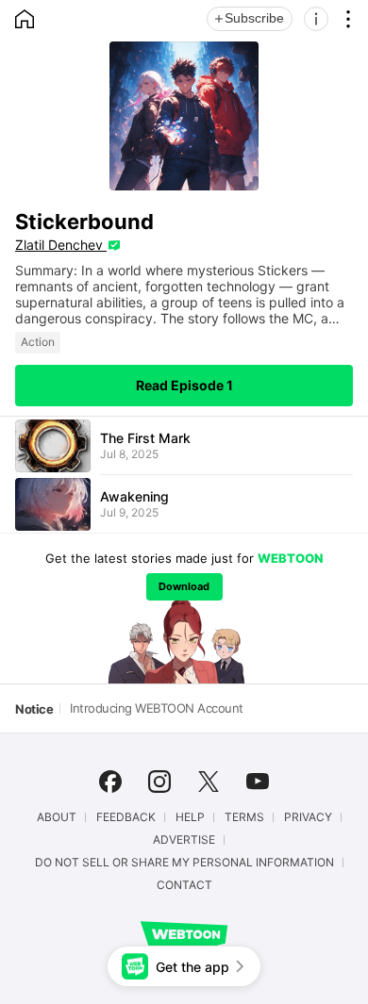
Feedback (126, 817)
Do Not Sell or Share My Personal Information (184, 862)
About (56, 817)
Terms (244, 817)
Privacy (308, 817)
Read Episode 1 (184, 385)
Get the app (192, 967)
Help (190, 817)
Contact (184, 885)
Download (184, 586)
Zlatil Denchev (61, 245)
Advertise (184, 840)
